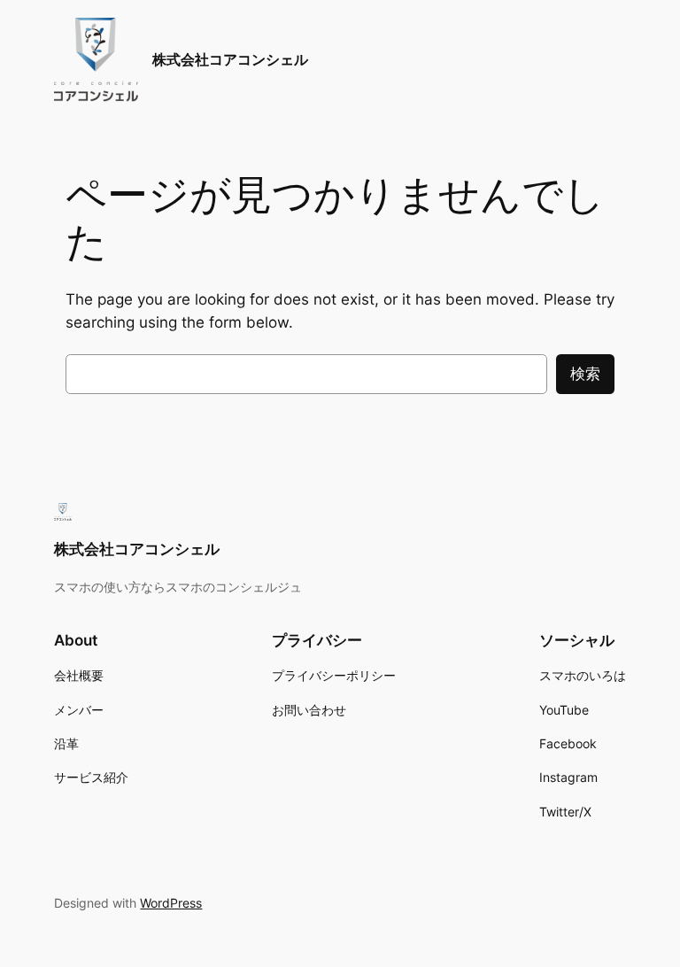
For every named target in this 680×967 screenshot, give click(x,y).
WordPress (171, 902)
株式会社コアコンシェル (230, 59)
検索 (585, 374)
